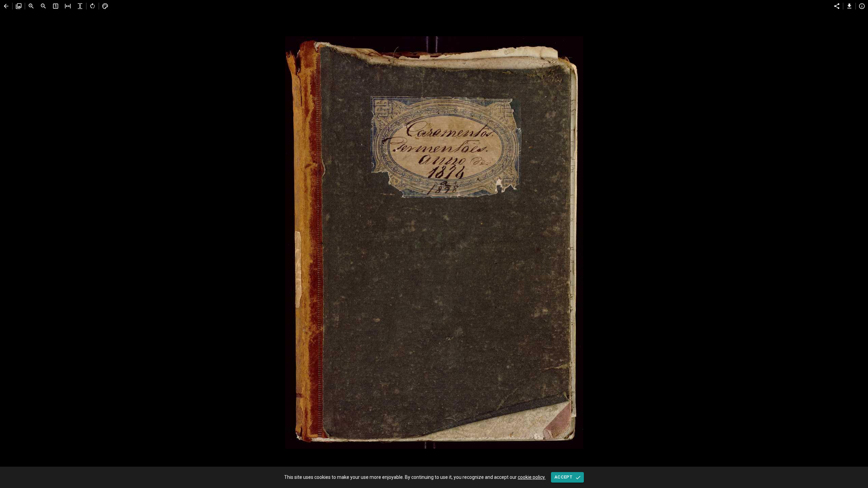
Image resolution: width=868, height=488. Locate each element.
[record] (6, 6)
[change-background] (105, 6)
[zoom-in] (31, 6)
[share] (837, 6)
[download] (849, 6)
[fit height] (80, 6)
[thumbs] (19, 6)
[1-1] (56, 6)
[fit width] (68, 6)
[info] (862, 6)
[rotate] (92, 6)
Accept (563, 477)
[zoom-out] (43, 6)
